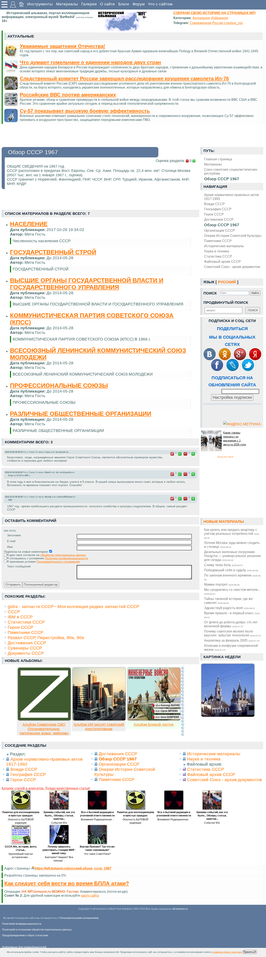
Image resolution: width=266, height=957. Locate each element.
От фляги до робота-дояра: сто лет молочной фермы (230, 624)
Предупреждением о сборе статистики (25, 935)
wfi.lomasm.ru (180, 908)
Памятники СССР (218, 241)
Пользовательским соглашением (78, 918)
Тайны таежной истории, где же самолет (228, 600)
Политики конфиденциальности (66, 558)
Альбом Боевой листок (154, 724)
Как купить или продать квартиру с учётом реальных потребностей (232, 533)
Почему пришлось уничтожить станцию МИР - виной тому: (59, 850)
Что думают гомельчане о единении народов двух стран (90, 62)
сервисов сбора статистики (226, 952)
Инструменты (40, 4)
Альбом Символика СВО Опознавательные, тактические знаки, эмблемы (44, 728)
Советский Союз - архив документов (232, 267)
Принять (248, 951)
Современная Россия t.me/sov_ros (216, 23)
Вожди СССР (214, 204)
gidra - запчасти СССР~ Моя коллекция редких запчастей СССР (73, 606)
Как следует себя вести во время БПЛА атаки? (66, 883)
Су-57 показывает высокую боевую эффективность (85, 111)
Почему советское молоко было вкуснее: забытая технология (232, 633)
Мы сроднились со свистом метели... (232, 591)
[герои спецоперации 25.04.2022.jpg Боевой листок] (154, 719)
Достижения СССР (219, 219)
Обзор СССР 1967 (221, 225)
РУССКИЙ (227, 282)
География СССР (218, 209)
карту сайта (90, 895)
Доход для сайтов (225, 457)
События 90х (59, 822)
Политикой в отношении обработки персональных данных (36, 929)
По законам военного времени (232, 577)
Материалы (67, 4)
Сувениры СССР (25, 648)
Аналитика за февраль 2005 (232, 640)
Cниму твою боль (223, 565)
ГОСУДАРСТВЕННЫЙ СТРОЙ (53, 252)
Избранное (219, 18)
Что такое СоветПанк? (97, 853)
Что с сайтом (160, 4)
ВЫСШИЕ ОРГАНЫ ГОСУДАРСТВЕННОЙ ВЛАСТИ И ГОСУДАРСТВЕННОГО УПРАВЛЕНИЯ (86, 284)
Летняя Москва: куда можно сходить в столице (232, 544)
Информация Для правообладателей (24, 947)
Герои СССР (214, 214)
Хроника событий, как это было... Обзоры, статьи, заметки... (59, 815)
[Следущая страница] (182, 701)
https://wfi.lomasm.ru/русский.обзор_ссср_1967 (73, 868)
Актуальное (201, 18)
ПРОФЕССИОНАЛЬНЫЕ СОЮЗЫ (59, 385)
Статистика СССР (218, 256)
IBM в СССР (20, 616)
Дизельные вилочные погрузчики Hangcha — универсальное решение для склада (232, 556)
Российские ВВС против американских (68, 94)
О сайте (107, 4)
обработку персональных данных (63, 555)
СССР (14, 611)
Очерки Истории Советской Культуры (232, 235)
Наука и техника (216, 251)
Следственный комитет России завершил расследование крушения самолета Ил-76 (124, 78)
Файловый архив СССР (222, 261)
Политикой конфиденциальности (21, 923)
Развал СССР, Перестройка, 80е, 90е (46, 637)
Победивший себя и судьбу (231, 570)
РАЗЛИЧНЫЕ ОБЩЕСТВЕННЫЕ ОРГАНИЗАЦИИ (80, 413)
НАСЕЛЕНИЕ (29, 224)
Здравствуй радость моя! (229, 608)
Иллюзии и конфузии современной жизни (231, 647)
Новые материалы (223, 521)
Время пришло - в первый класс (232, 615)
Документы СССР (26, 653)
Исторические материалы (224, 246)
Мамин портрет (222, 584)
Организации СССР (219, 230)
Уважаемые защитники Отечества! (62, 46)
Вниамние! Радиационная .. (97, 819)
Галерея (89, 4)
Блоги (123, 4)
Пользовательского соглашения (58, 561)
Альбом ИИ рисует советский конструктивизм (99, 726)
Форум (138, 4)
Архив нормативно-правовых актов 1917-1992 (231, 197)
